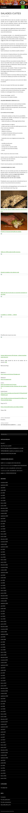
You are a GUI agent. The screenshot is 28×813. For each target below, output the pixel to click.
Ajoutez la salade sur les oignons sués (10, 272)
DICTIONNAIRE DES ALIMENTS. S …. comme (11, 424)
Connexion (3, 797)
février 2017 (3, 744)
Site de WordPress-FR (5, 804)
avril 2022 (3, 585)
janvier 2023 (3, 562)
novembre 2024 (4, 510)
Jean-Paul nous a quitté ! (6, 445)
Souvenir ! (3, 443)
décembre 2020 (4, 626)
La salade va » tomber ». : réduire (9, 314)
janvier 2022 (3, 593)
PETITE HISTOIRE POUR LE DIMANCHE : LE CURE (12, 448)
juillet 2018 (3, 701)
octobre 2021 (4, 600)
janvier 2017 (3, 747)
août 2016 (3, 760)
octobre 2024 (4, 513)
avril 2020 (3, 647)
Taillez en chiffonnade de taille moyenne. (10, 252)
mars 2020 (3, 649)
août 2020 (3, 636)
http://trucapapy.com (6, 379)
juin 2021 (3, 611)
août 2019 (3, 667)
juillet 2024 (3, 521)
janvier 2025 (3, 505)
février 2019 (3, 683)
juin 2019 (3, 672)
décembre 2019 (4, 657)
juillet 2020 (3, 639)
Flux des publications (5, 799)
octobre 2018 (4, 693)
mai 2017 (3, 737)
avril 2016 (3, 770)
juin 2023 (3, 549)
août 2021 (3, 606)
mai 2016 (3, 768)
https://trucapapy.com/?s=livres (8, 384)
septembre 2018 (4, 696)
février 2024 (3, 534)
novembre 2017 (4, 721)
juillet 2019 (3, 670)
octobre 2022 (4, 570)
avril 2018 (3, 708)
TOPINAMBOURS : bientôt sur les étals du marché (12, 451)
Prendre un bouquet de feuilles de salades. (11, 231)
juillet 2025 (3, 490)
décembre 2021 (4, 595)
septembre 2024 (4, 516)
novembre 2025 (4, 482)
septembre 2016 (4, 757)
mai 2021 (3, 613)
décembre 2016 (4, 750)
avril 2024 (3, 528)
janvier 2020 (3, 654)
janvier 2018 (3, 716)
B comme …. (5, 418)
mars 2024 (3, 531)
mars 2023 (3, 557)
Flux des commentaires (6, 802)
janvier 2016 (3, 778)
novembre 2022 (4, 567)
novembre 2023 (4, 541)
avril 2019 (3, 678)
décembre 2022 (4, 564)
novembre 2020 (4, 629)
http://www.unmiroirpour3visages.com (10, 374)
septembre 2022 (4, 572)
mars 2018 (3, 711)
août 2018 (3, 698)
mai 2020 (3, 644)
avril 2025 (3, 498)
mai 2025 (3, 495)
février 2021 (3, 621)
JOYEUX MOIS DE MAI (11, 473)
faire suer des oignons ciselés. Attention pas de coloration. (14, 210)
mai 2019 (3, 675)
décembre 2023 (4, 539)
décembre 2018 (4, 688)
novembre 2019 (4, 660)
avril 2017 (3, 739)
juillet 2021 (3, 608)
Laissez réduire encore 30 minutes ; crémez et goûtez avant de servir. (13, 356)
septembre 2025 (4, 485)
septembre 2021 (4, 603)
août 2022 (3, 575)
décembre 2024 (4, 508)
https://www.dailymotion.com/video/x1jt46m (12, 406)
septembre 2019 (4, 665)
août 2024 (3, 518)
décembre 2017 (4, 719)
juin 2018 (3, 703)
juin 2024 (3, 523)
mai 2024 (3, 526)
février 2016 (3, 775)
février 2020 (3, 652)
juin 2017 (3, 734)
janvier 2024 (3, 536)
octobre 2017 (4, 724)
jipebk (7, 16)
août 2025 (3, 487)
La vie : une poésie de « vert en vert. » (14, 468)
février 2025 (3, 503)
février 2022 (3, 590)
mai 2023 (3, 552)
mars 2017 (3, 742)
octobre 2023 (4, 544)
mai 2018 (3, 706)
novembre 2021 (4, 598)
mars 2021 (3, 618)
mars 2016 (3, 773)
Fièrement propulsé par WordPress (7, 811)
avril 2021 (3, 616)
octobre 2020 (4, 631)
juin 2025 (3, 492)
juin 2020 (3, 642)
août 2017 (3, 729)
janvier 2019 (3, 685)
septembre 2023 (4, 546)
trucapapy (4, 7)
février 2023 (3, 559)
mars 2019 (3, 680)
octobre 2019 (4, 662)
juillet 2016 (3, 762)
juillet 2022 (3, 577)
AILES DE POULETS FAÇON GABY (9, 453)
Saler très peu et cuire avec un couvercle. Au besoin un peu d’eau (14, 293)
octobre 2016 (4, 755)
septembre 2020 (4, 634)
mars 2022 (3, 588)
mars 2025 (3, 500)
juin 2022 (3, 580)
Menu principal (26, 7)
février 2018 (3, 714)
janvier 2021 (3, 624)
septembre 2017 (4, 726)
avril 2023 (3, 554)
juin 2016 (3, 765)
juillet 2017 (3, 732)
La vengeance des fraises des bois (13, 462)
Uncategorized (4, 787)
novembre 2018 (4, 690)
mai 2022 (3, 582)
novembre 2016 (4, 752)
